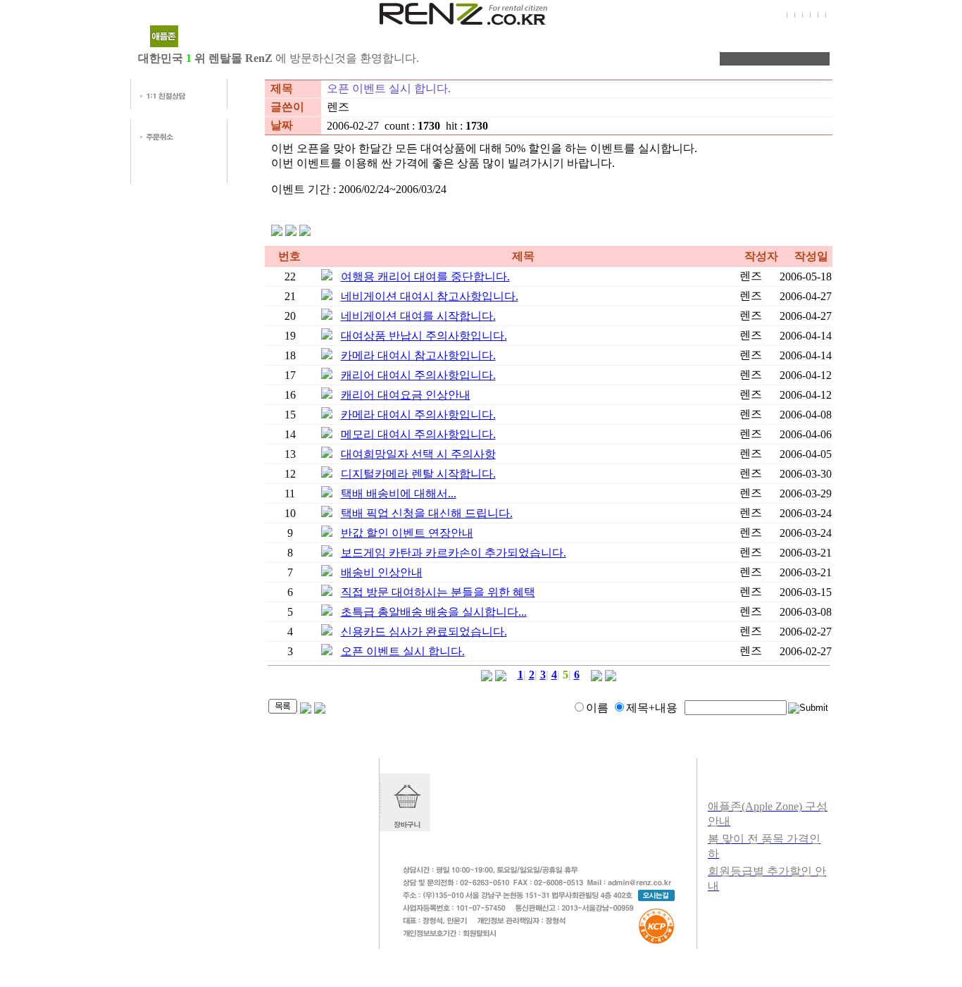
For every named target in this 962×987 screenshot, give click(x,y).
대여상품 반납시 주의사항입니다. (424, 336)
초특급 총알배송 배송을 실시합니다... (434, 612)
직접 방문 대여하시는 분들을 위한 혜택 (438, 592)
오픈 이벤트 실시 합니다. (403, 651)
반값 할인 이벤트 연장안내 (407, 533)
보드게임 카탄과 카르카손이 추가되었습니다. (453, 553)
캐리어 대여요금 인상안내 (405, 395)
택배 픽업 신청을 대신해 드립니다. (427, 513)
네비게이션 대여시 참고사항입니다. (429, 296)
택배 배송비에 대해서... (398, 493)
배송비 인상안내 (382, 572)
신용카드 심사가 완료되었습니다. (424, 632)
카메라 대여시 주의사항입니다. (418, 415)
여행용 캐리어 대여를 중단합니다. (425, 277)
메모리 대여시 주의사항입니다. (418, 434)
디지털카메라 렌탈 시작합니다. (418, 474)
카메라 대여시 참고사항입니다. (418, 355)
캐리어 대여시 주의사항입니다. (418, 375)
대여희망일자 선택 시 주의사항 (418, 454)
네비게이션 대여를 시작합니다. (418, 316)
